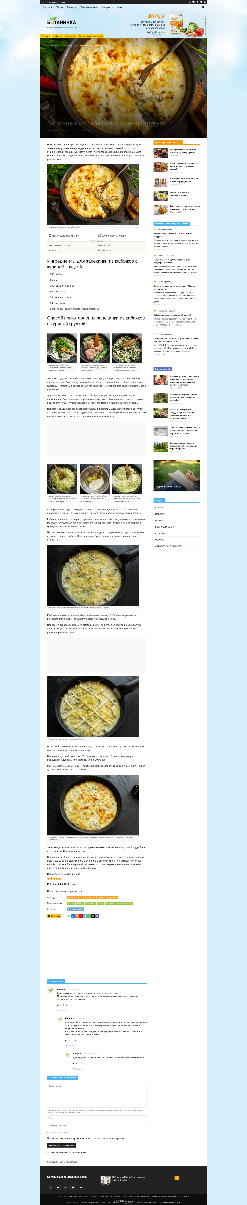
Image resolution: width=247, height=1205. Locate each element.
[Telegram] (85, 916)
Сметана (90, 903)
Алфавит (57, 36)
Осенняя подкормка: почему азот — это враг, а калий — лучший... (183, 397)
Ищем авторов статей (168, 486)
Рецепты (71, 7)
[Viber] (97, 916)
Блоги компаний (89, 7)
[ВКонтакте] (73, 916)
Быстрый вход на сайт (57, 1132)
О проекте (62, 1196)
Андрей (61, 989)
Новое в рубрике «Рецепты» (168, 142)
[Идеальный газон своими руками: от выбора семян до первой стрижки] (161, 447)
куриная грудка (124, 903)
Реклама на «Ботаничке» (111, 1196)
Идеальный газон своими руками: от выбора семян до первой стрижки (183, 446)
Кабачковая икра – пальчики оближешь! (172, 315)
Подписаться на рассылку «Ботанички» (67, 1152)
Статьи (46, 7)
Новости (160, 514)
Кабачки (110, 903)
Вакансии (94, 1196)
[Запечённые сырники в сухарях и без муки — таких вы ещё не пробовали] (161, 210)
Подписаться (98, 1138)
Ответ (120, 7)
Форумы (106, 7)
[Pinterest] (81, 916)
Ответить (63, 1010)
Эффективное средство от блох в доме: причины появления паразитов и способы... (185, 431)
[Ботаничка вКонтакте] (193, 2)
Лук (71, 903)
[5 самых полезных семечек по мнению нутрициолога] (161, 182)
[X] (93, 916)
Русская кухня (75, 909)
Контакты (185, 1196)
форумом (50, 1112)
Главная (46, 36)
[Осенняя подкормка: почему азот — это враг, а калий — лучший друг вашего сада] (161, 398)
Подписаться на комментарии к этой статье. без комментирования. (87, 1138)
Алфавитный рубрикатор (169, 546)
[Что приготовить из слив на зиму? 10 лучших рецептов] (161, 153)
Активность (62, 2)
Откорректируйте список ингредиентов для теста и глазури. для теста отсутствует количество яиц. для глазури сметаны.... (176, 243)
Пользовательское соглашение (137, 1196)
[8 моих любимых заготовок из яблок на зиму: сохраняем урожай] (161, 167)
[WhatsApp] (89, 916)
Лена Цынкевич (53, 130)
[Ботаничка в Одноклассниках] (189, 2)
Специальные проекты (89, 36)
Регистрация (52, 2)
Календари (70, 36)
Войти (44, 2)
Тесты (59, 7)
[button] (203, 7)
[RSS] (205, 2)
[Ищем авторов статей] (177, 475)
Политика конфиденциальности (165, 1196)
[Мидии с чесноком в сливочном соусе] (161, 196)
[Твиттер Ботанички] (201, 2)
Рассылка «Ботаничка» (78, 1196)
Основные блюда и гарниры (81, 897)
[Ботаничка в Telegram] (197, 2)
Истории (160, 520)
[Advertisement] (97, 949)
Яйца (79, 903)
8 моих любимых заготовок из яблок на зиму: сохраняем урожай (184, 166)
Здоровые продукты (65, 46)
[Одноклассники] (77, 916)
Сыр (100, 903)
